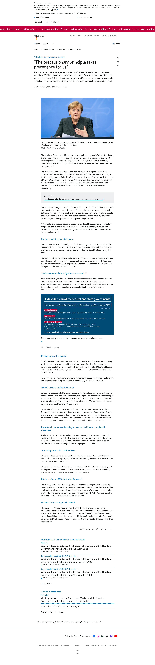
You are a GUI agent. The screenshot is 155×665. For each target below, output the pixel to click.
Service (79, 49)
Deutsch (72, 36)
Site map (103, 645)
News (36, 49)
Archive (57, 622)
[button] (120, 36)
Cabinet (71, 49)
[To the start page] (39, 37)
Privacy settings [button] (112, 645)
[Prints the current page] (118, 65)
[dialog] (77, 13)
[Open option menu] (118, 69)
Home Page (42, 622)
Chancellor (61, 49)
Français (79, 36)
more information (42, 17)
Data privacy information (109, 36)
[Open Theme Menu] (52, 44)
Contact (96, 36)
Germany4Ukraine (48, 49)
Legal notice (88, 36)
